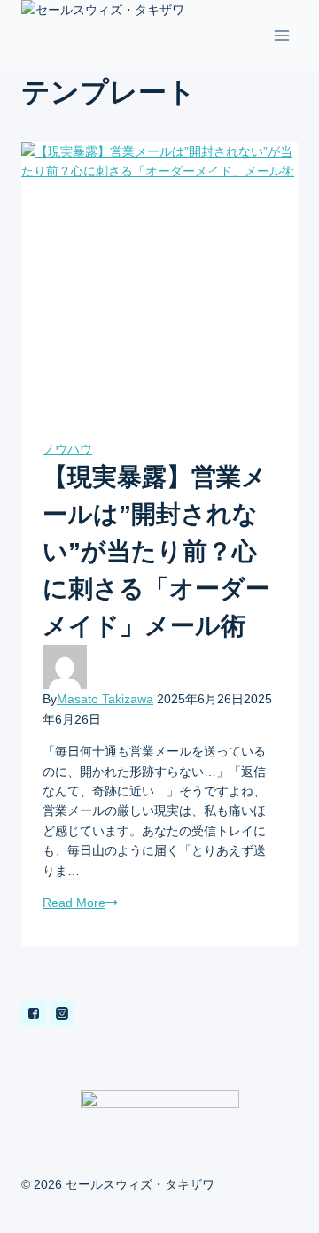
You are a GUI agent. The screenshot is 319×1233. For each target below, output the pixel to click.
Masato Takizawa (105, 699)
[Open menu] (281, 36)
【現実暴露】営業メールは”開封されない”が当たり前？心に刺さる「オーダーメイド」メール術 (156, 551)
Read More (74, 903)
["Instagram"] (62, 1013)
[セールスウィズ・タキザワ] (109, 35)
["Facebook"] (33, 1013)
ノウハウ (67, 449)
